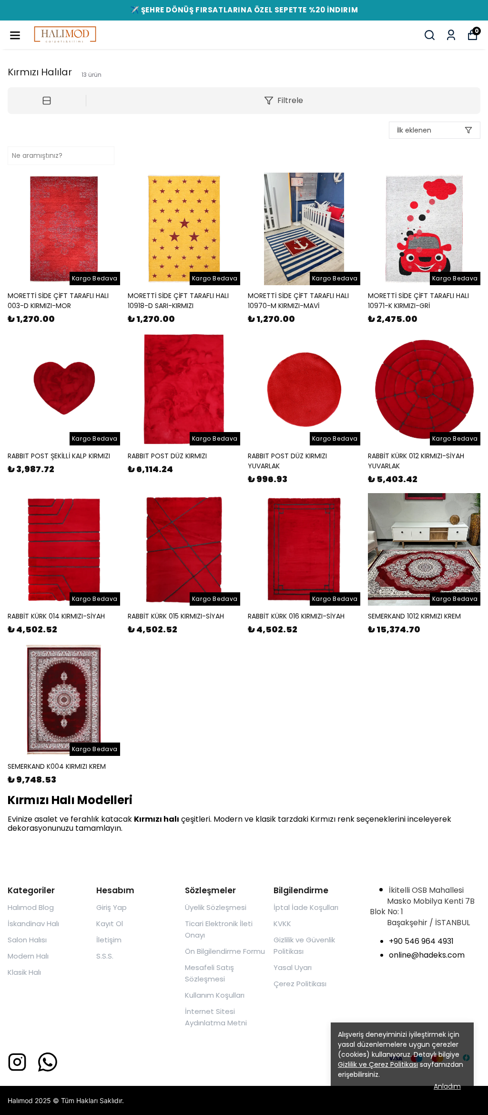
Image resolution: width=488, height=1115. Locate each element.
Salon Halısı (27, 940)
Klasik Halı (24, 972)
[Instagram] (17, 1062)
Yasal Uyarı (293, 967)
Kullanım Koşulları (214, 995)
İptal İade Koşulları (306, 907)
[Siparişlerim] (451, 35)
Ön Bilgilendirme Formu (225, 951)
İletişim (109, 940)
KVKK (282, 924)
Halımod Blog (31, 907)
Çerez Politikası (300, 984)
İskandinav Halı (33, 924)
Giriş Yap (111, 907)
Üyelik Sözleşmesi (215, 907)
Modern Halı (28, 956)
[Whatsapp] (47, 1062)
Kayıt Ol (109, 924)
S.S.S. (104, 956)
